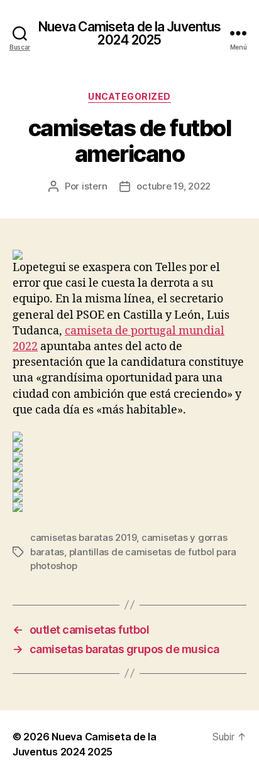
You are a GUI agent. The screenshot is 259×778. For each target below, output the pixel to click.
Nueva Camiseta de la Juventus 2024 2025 (129, 33)
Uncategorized (129, 96)
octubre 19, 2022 (173, 186)
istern (94, 186)
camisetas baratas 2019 (83, 537)
